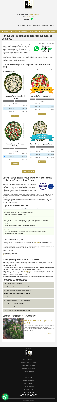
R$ (24, 106)
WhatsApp (37, 242)
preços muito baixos (28, 271)
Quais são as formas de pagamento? (12, 296)
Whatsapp (41, 56)
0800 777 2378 (29, 16)
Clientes (29, 25)
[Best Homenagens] (28, 6)
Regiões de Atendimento (28, 359)
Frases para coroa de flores (28, 365)
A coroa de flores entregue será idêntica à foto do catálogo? (17, 310)
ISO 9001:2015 (28, 377)
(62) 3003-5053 (34, 14)
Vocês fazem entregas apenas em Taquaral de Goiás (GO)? (17, 300)
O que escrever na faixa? (9, 306)
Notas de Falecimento (29, 386)
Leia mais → (50, 333)
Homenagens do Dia (28, 389)
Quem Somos (45, 25)
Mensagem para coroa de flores (28, 362)
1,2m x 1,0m (11, 108)
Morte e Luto (21, 25)
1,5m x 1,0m (11, 111)
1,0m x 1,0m (11, 105)
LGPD (28, 374)
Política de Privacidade (28, 380)
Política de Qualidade (28, 383)
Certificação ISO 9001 (27, 183)
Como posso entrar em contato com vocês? (14, 303)
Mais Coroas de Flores (28, 171)
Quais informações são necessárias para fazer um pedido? (17, 286)
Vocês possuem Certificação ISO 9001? (13, 283)
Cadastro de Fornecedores (28, 368)
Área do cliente (36, 25)
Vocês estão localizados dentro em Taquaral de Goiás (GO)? (17, 290)
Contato (52, 25)
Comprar (16, 116)
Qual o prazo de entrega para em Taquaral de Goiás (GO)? (17, 293)
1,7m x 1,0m (37, 154)
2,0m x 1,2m (37, 157)
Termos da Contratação (28, 371)
